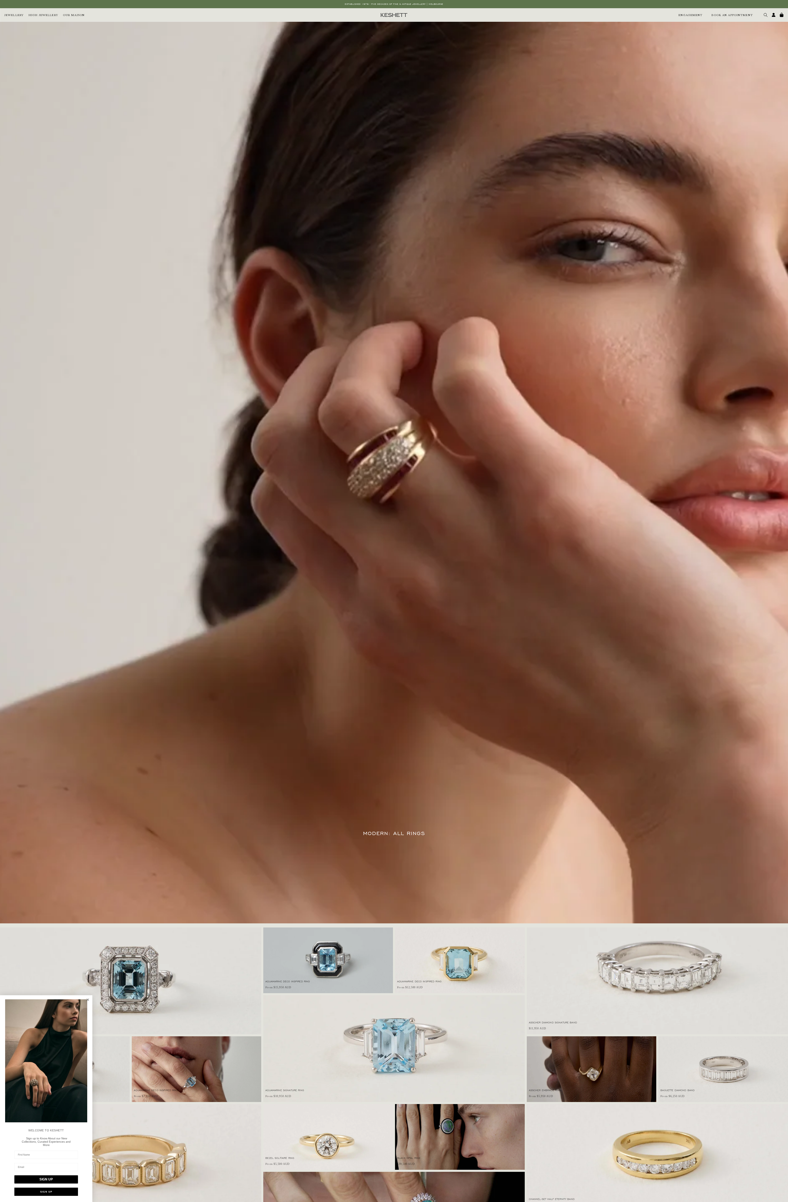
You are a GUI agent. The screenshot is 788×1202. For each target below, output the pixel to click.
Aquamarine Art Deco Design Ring (26, 1022)
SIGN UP (46, 1179)
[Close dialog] (87, 999)
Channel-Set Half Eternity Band (552, 1199)
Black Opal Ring (408, 1157)
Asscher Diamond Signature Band (553, 1022)
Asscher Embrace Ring (545, 1090)
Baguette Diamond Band (677, 1090)
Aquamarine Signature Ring (284, 1090)
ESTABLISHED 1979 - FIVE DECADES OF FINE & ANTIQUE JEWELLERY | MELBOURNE (394, 4)
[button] (766, 15)
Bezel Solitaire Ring (279, 1157)
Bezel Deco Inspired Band (20, 1199)
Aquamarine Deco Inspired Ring (156, 1090)
